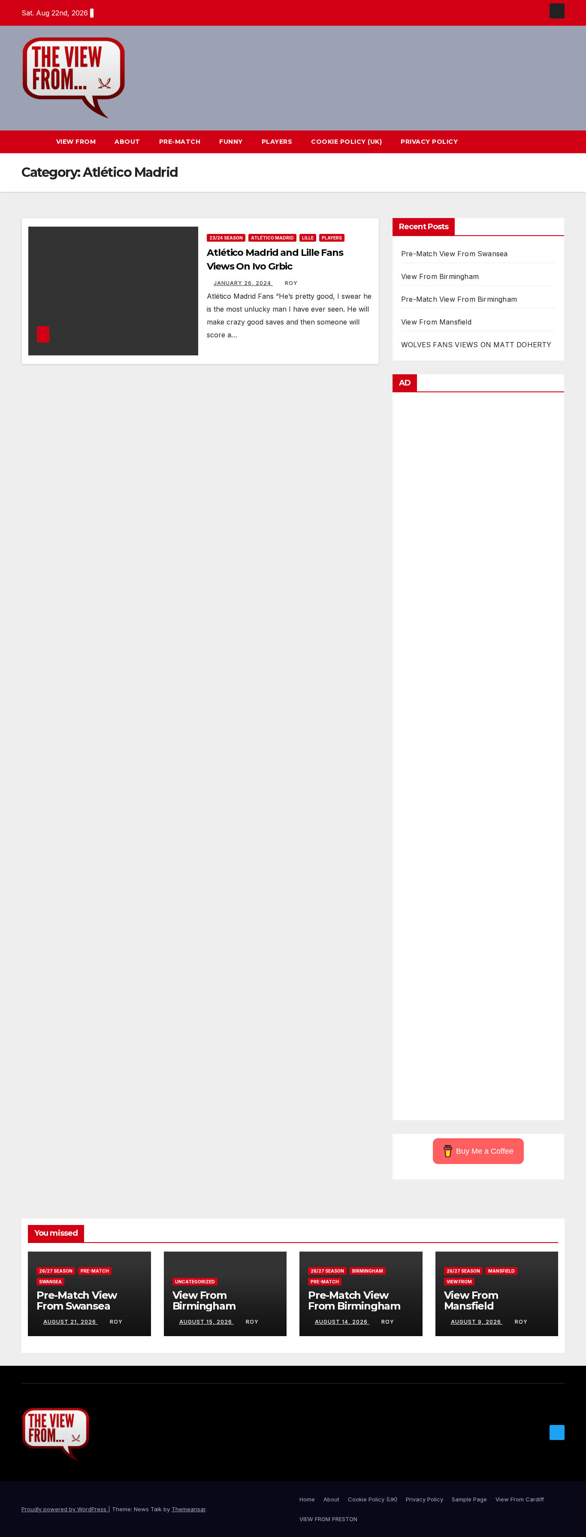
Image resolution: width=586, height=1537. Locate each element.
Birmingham (367, 1270)
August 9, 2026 (477, 1322)
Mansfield (501, 1270)
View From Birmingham (440, 276)
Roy (291, 283)
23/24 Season (226, 237)
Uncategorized (195, 1281)
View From (76, 142)
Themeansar (188, 1509)
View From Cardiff (519, 1499)
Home (307, 1499)
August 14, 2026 (342, 1322)
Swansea (50, 1281)
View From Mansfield (436, 322)
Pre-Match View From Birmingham (459, 299)
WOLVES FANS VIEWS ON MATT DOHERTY (476, 344)
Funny (231, 142)
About (127, 142)
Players (277, 142)
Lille (308, 237)
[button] (542, 142)
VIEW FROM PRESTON (328, 1519)
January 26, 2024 (243, 283)
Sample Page (469, 1499)
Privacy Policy (429, 142)
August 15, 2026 (206, 1322)
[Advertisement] (478, 758)
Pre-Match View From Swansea (454, 253)
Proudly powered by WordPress (64, 1509)
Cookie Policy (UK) (346, 142)
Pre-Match (180, 142)
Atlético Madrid (272, 237)
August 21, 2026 (70, 1322)
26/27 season (55, 1270)
